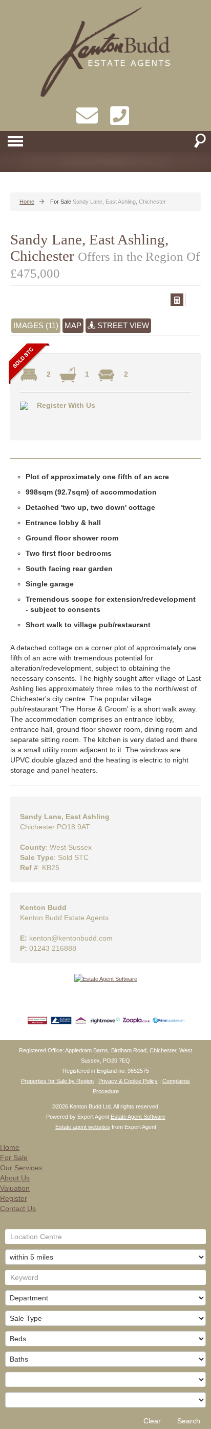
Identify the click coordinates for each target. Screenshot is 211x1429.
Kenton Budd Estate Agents (64, 918)
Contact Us (18, 1208)
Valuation (15, 1188)
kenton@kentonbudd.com (71, 938)
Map (73, 325)
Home (9, 1147)
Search (188, 1421)
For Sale (14, 1157)
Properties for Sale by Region (57, 1081)
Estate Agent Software (138, 1117)
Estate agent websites (82, 1127)
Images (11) (35, 325)
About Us (15, 1178)
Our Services (21, 1168)
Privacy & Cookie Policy (128, 1081)
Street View (122, 325)
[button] (177, 299)
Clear (152, 1421)
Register (13, 1198)
